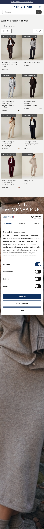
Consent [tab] (7, 224)
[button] (22, 7)
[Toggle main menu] (4, 7)
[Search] (39, 12)
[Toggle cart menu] (40, 7)
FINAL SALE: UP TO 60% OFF (22, 2)
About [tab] (36, 224)
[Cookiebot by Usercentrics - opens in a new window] (31, 217)
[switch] (38, 272)
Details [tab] (22, 224)
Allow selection (22, 303)
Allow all (22, 297)
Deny (22, 310)
